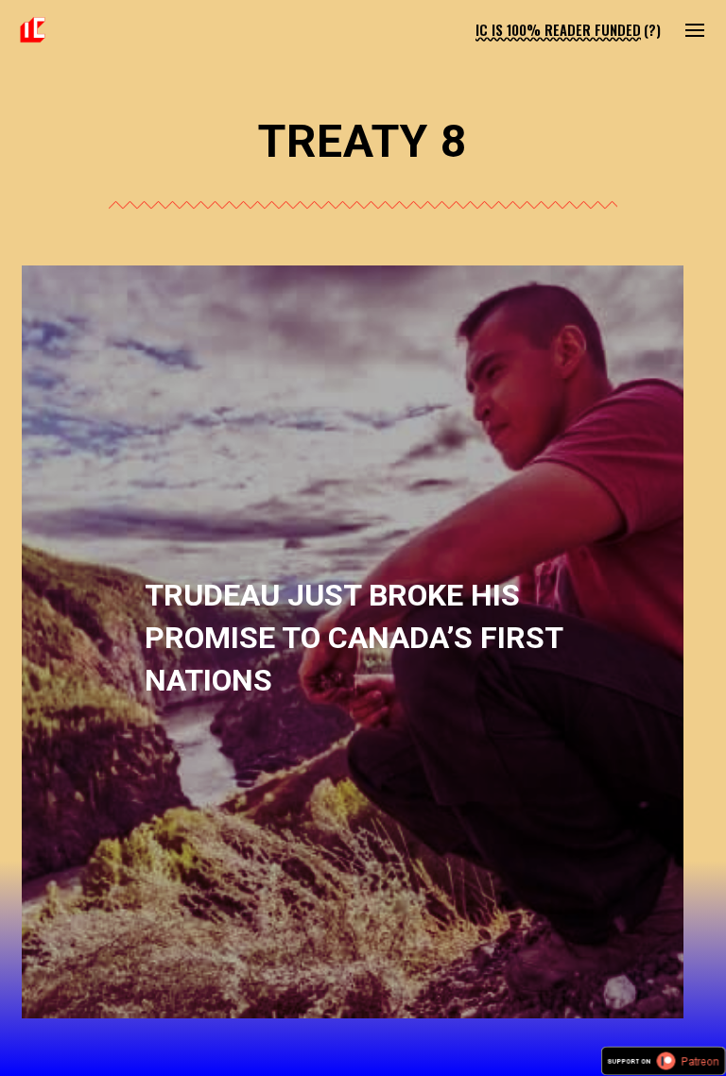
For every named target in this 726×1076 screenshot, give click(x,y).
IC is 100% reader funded (558, 30)
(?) (652, 30)
